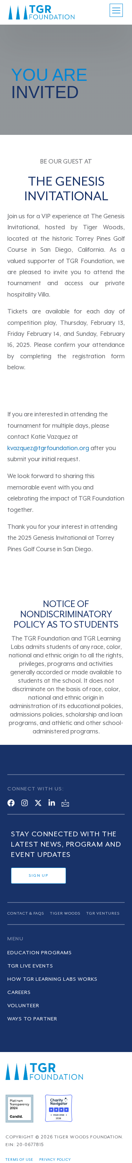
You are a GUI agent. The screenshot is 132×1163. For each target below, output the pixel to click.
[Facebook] (11, 803)
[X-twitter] (38, 803)
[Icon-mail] (65, 803)
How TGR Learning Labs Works (52, 979)
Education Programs (39, 953)
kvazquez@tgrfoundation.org (48, 448)
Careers (19, 992)
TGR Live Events (30, 966)
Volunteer (23, 1006)
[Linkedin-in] (51, 803)
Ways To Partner (32, 1019)
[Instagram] (24, 803)
